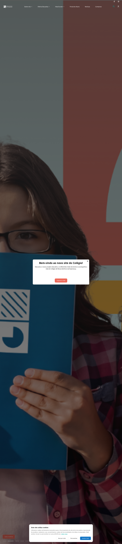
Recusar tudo (62, 538)
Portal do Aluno (75, 7)
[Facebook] (114, 1)
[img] (8, 6)
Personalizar (73, 538)
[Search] (114, 6)
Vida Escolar (59, 7)
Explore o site (61, 280)
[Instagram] (118, 1)
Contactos (98, 7)
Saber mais (64, 534)
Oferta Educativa (43, 7)
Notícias (87, 7)
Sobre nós (27, 7)
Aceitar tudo (85, 538)
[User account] (118, 6)
